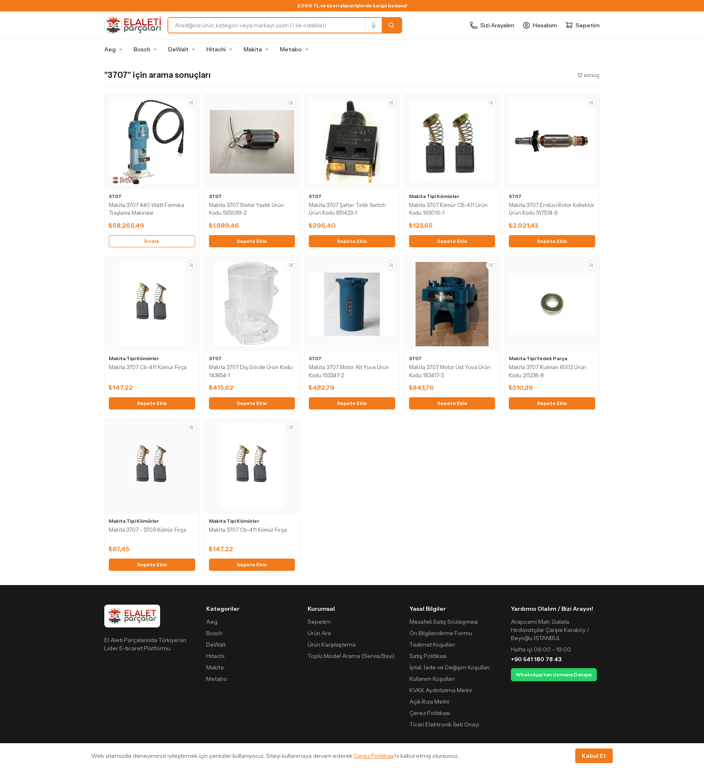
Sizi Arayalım (497, 25)
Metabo (291, 49)
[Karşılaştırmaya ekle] (191, 103)
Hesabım (545, 25)
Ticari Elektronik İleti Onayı (444, 724)
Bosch (142, 49)
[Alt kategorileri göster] (120, 49)
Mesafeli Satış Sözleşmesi (443, 621)
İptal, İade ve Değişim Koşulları (449, 667)
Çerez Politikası (429, 713)
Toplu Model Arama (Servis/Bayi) (351, 656)
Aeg (110, 49)
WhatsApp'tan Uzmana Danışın (554, 674)
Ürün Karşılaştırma (332, 644)
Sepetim (319, 621)
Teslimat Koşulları (432, 644)
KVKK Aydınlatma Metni (440, 690)
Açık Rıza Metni (429, 701)
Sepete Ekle (252, 241)
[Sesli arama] (373, 25)
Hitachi (216, 49)
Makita (253, 49)
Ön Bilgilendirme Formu (440, 633)
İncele (151, 241)
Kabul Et (594, 755)
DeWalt (178, 49)
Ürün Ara (319, 633)
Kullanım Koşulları (432, 678)
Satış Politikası (428, 656)
